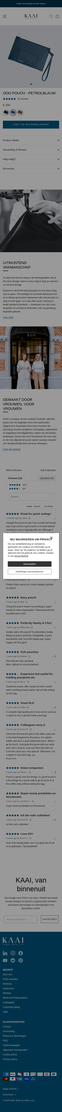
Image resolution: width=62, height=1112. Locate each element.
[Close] (51, 537)
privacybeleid (21, 556)
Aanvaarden (29, 564)
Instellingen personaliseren (29, 571)
